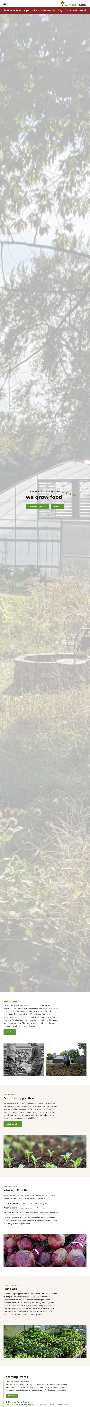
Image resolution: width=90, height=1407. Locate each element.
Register (12, 1396)
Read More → (13, 1124)
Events (57, 506)
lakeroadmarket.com (29, 1203)
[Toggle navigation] (5, 3)
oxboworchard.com (26, 1208)
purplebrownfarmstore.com (37, 1212)
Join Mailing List (38, 506)
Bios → (10, 1032)
